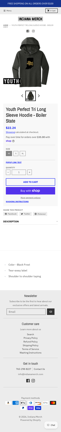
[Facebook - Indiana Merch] (28, 31)
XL (23, 153)
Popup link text (13, 162)
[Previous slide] (22, 96)
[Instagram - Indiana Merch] (33, 31)
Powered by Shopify (30, 420)
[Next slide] (38, 96)
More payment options (31, 197)
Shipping (10, 132)
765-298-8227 (23, 369)
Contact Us (39, 369)
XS (9, 153)
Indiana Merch (34, 416)
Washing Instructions (17, 201)
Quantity (10, 167)
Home (5, 25)
